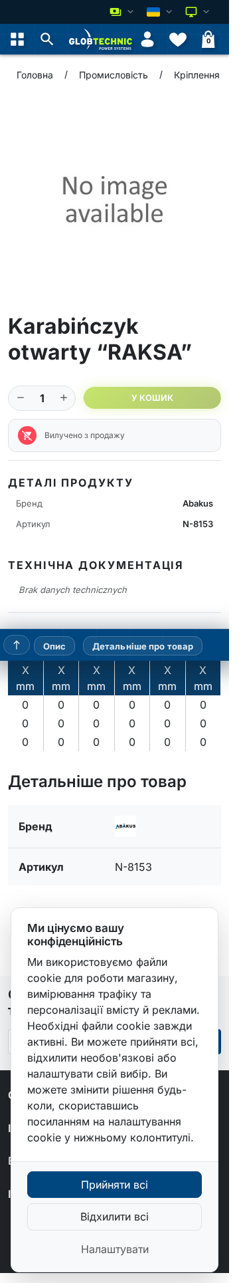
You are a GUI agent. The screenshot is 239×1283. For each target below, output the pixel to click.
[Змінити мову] (161, 12)
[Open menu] (17, 39)
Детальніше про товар (143, 645)
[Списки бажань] (178, 39)
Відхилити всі (114, 1216)
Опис (54, 645)
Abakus (198, 503)
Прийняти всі (114, 1184)
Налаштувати (115, 1249)
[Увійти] (147, 39)
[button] (47, 39)
